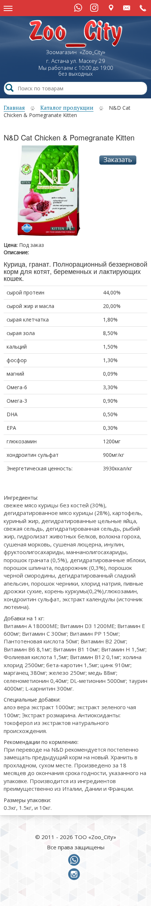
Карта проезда (111, 7)
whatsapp (75, 860)
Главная (14, 107)
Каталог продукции (66, 107)
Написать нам (127, 7)
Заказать (117, 160)
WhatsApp (78, 8)
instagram (75, 874)
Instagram (94, 8)
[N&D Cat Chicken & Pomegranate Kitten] (49, 192)
